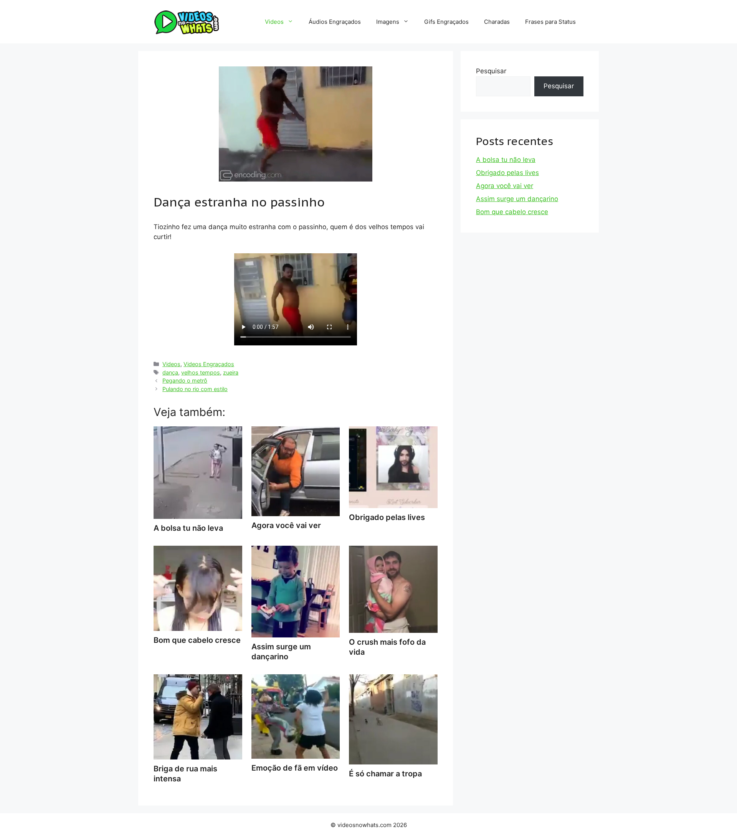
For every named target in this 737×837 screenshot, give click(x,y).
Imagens (387, 21)
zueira (230, 372)
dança (170, 372)
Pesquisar (491, 71)
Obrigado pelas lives (507, 173)
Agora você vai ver (504, 186)
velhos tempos (200, 372)
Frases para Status (550, 21)
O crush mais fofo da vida (387, 647)
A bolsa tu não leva (505, 159)
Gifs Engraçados (446, 21)
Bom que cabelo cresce (512, 212)
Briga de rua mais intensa (185, 773)
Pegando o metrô (184, 380)
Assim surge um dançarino (281, 651)
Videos (274, 21)
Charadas (497, 21)
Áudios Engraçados (335, 21)
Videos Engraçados (208, 364)
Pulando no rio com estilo (195, 389)
